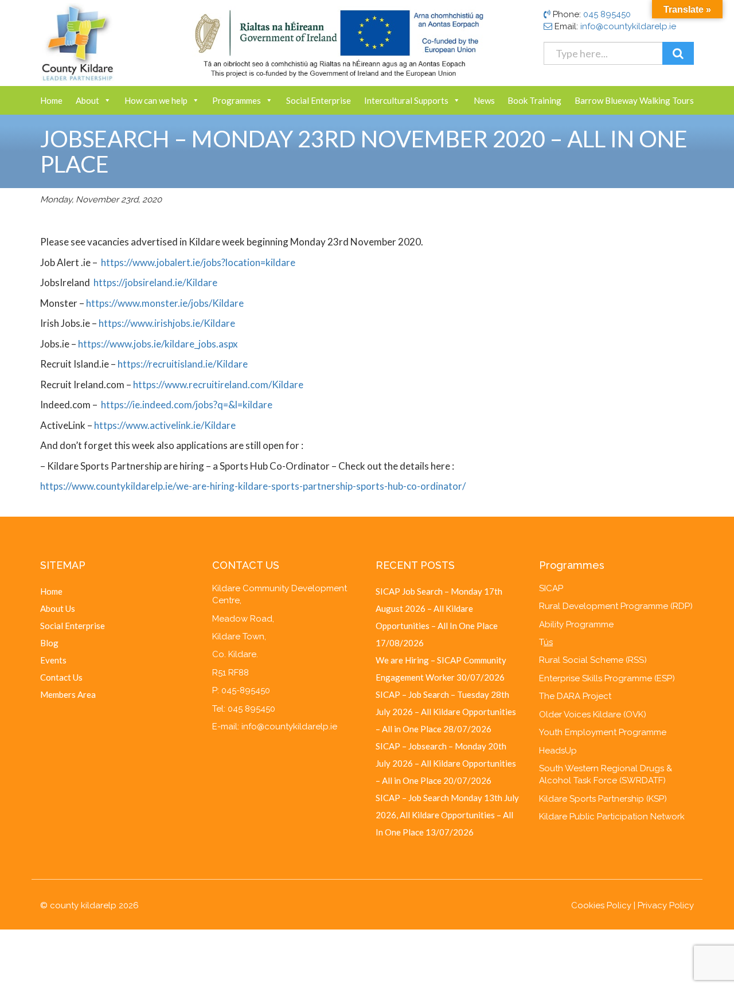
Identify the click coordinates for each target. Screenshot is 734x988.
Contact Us (61, 677)
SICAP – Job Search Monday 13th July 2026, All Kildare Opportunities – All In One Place (447, 814)
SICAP (551, 588)
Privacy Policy (666, 905)
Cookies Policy (601, 905)
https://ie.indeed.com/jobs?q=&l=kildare (186, 405)
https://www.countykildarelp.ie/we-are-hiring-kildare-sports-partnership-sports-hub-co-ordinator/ (253, 486)
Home (51, 100)
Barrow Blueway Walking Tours (634, 100)
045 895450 (607, 14)
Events (53, 660)
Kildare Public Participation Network (612, 816)
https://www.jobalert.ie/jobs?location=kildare (198, 262)
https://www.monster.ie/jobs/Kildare (165, 303)
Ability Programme (576, 624)
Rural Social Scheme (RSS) (593, 660)
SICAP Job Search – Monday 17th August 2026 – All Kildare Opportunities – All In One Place (439, 608)
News (484, 100)
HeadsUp (558, 750)
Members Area (68, 694)
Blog (49, 643)
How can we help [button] (156, 100)
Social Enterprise (318, 100)
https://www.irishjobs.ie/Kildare (167, 323)
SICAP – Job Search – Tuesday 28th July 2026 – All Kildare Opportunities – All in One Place (446, 711)
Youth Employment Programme (602, 732)
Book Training (534, 100)
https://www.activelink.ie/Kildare (165, 425)
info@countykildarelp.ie (628, 26)
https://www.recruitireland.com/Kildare (218, 384)
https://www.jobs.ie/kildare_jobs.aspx (158, 344)
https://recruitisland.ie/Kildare (183, 364)
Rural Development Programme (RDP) (616, 606)
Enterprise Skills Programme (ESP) (607, 678)
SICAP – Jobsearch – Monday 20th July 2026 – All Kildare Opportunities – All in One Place (446, 763)
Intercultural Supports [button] (406, 100)
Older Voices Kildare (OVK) (592, 714)
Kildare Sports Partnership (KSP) (603, 799)
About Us (57, 608)
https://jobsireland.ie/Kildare (154, 282)
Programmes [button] (236, 100)
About (87, 100)
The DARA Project (575, 696)
